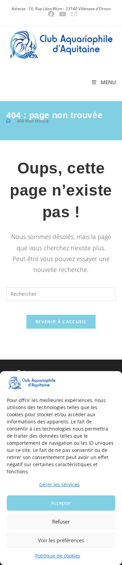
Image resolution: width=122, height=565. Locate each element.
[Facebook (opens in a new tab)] (51, 14)
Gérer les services (59, 484)
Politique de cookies (57, 555)
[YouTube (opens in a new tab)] (63, 14)
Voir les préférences (61, 540)
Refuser (61, 521)
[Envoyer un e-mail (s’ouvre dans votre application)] (73, 14)
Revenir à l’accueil (61, 321)
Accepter (61, 502)
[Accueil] (8, 121)
